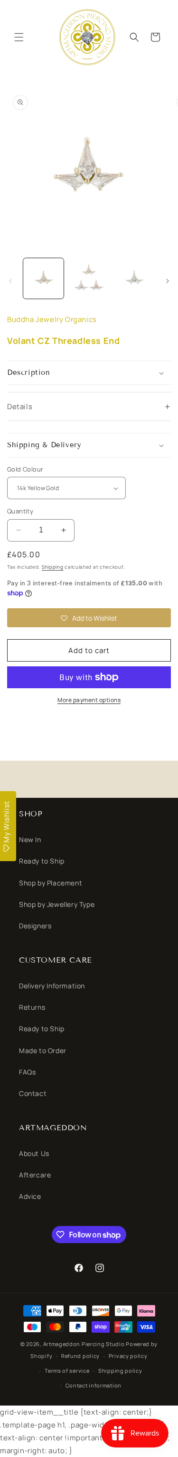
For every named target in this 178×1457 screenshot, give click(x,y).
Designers (35, 925)
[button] (19, 37)
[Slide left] (10, 281)
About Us (34, 1153)
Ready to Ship (42, 860)
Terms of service (67, 1370)
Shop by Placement (50, 882)
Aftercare (35, 1174)
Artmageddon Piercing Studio (84, 1343)
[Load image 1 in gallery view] (43, 278)
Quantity (20, 511)
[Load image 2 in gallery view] (88, 278)
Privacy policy (128, 1355)
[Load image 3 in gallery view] (134, 278)
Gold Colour (25, 469)
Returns (32, 1007)
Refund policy (80, 1355)
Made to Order (42, 1050)
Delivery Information (52, 985)
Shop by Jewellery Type (56, 904)
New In (30, 839)
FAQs (27, 1071)
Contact (33, 1093)
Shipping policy (120, 1370)
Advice (30, 1196)
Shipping (53, 566)
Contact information (94, 1385)
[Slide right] (167, 281)
